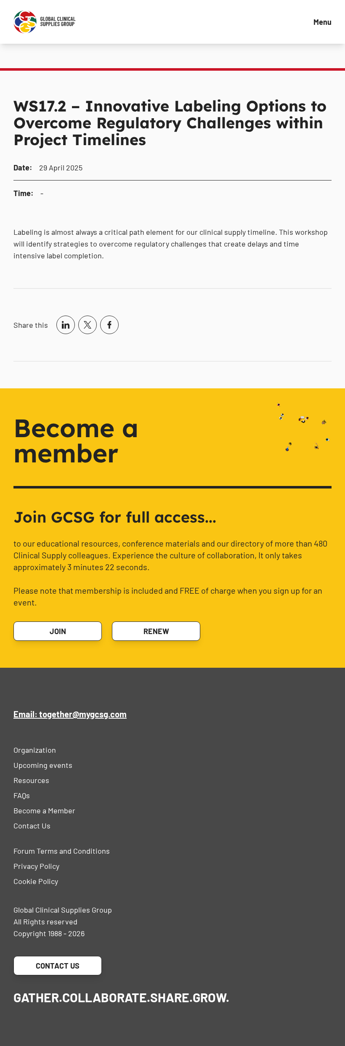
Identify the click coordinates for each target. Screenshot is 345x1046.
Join (58, 631)
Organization (34, 749)
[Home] (44, 22)
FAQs (21, 795)
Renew (156, 631)
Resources (31, 780)
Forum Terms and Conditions (61, 850)
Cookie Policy (35, 881)
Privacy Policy (36, 866)
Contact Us (31, 825)
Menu (322, 22)
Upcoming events (42, 765)
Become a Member (44, 810)
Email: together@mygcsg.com (70, 714)
